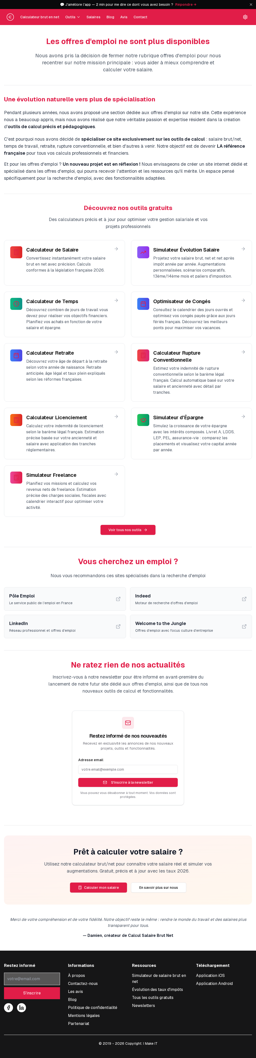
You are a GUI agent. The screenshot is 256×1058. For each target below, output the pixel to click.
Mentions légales (84, 1015)
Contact (140, 17)
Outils (70, 17)
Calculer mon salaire (101, 888)
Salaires (93, 17)
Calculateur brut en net (39, 17)
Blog (110, 17)
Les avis (75, 991)
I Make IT (150, 1043)
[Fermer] (251, 5)
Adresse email (90, 760)
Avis (124, 17)
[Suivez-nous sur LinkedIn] (21, 1007)
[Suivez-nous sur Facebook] (8, 1007)
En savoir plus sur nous (158, 888)
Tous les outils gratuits (153, 997)
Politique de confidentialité (92, 1007)
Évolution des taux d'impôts (157, 989)
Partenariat (78, 1023)
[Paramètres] (245, 17)
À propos (76, 975)
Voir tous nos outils (125, 530)
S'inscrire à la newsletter (132, 782)
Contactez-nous (83, 983)
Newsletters (143, 1005)
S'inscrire (32, 993)
